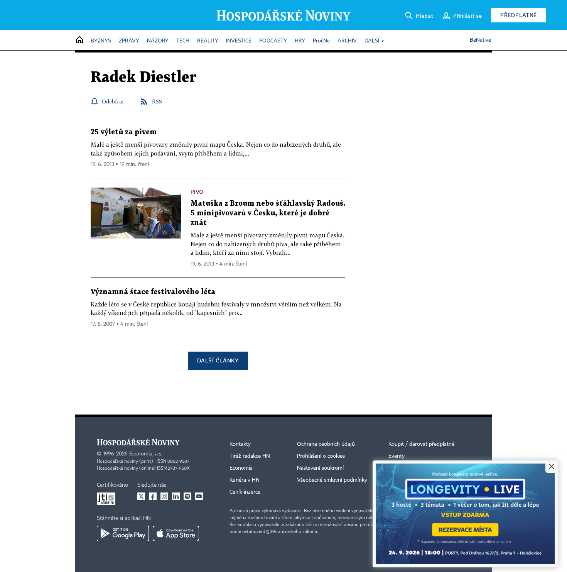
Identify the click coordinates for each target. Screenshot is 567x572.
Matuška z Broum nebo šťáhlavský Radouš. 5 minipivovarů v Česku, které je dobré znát (268, 213)
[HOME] (79, 40)
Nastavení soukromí (320, 468)
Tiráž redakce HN (250, 456)
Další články (217, 360)
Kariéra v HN (245, 480)
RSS (157, 101)
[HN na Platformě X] (141, 496)
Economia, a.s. (145, 454)
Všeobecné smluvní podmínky (332, 480)
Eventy (396, 456)
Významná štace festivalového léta (153, 292)
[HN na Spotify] (187, 496)
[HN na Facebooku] (153, 496)
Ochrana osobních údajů (326, 444)
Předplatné (518, 15)
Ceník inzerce (245, 492)
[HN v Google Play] (123, 533)
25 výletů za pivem (124, 132)
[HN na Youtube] (199, 496)
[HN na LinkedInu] (176, 496)
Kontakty (240, 444)
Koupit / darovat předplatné (421, 444)
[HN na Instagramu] (164, 496)
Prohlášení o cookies (321, 456)
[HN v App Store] (176, 533)
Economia (241, 468)
